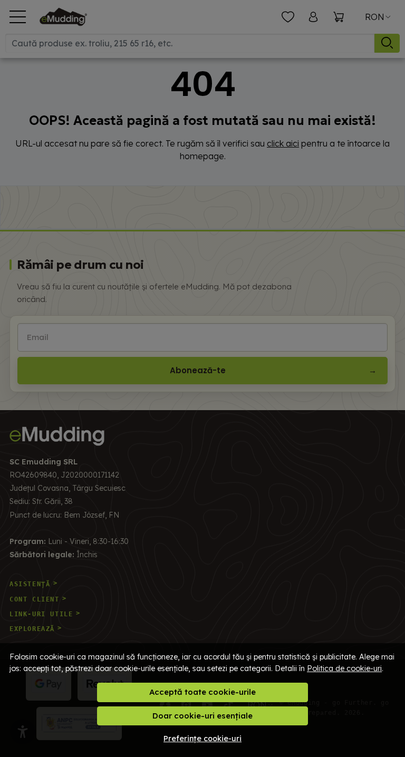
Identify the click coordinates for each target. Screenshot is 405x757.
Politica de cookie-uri (344, 668)
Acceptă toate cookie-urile (202, 692)
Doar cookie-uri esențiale (202, 716)
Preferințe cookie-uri (202, 738)
